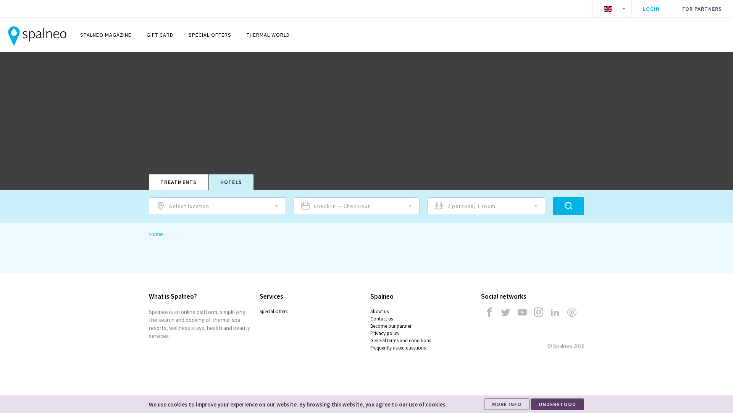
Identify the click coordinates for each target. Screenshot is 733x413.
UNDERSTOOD (557, 404)
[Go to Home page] (37, 34)
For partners (702, 8)
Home (156, 234)
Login (651, 8)
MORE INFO (506, 404)
